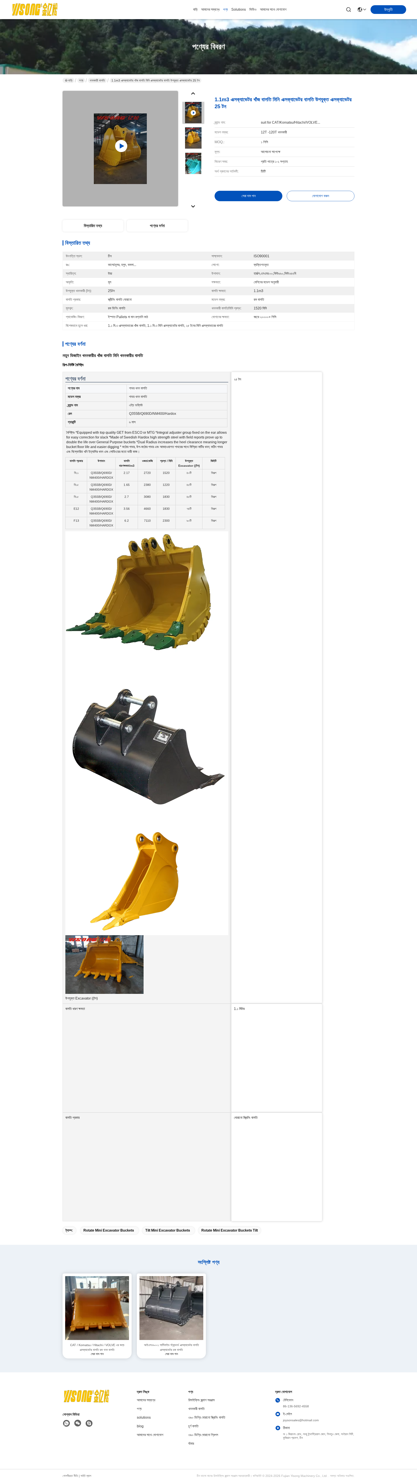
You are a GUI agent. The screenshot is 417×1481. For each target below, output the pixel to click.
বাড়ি (195, 9)
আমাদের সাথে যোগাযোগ (273, 9)
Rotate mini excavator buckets (108, 1230)
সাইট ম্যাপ (86, 1476)
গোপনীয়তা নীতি (70, 1476)
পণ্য (225, 9)
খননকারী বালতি (97, 80)
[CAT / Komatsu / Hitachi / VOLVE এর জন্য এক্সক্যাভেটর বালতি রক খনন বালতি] (97, 1308)
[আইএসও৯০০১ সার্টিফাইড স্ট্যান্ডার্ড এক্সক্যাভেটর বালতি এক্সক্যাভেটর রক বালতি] (171, 1308)
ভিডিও (252, 9)
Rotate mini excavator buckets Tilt (229, 1230)
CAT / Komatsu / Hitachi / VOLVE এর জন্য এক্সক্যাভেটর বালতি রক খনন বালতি (97, 1347)
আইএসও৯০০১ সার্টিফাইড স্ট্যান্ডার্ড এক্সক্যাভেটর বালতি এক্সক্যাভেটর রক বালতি (171, 1347)
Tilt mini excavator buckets (167, 1230)
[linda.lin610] (89, 1423)
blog (140, 1426)
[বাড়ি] (86, 1401)
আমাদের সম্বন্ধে (210, 9)
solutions (238, 9)
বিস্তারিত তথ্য (93, 226)
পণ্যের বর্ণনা (157, 226)
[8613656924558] (66, 1423)
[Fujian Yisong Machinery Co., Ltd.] (35, 9)
